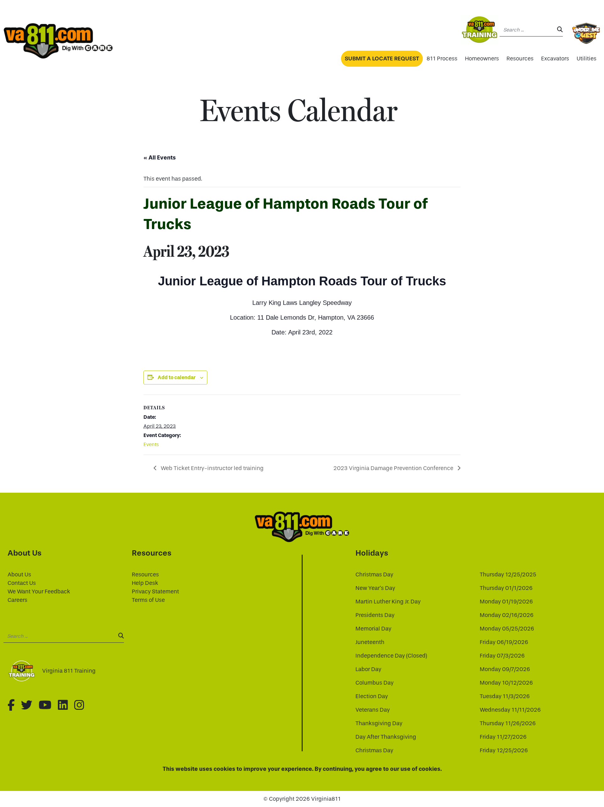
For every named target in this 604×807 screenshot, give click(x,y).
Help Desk (145, 583)
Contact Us (22, 583)
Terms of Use (148, 600)
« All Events (159, 157)
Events (151, 444)
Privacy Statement (155, 591)
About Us (19, 574)
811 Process (442, 58)
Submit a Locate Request (382, 58)
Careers (17, 600)
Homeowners (482, 58)
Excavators (555, 58)
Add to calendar (176, 377)
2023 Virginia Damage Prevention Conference (394, 468)
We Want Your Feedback (39, 591)
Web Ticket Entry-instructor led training (211, 468)
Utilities (586, 58)
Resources (520, 58)
